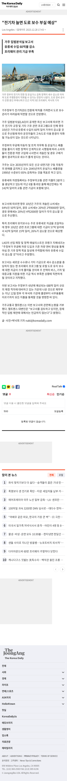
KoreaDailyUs (9, 716)
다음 (62, 569)
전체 (51, 474)
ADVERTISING (16, 756)
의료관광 (6, 741)
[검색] (58, 5)
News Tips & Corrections (30, 760)
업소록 (5, 735)
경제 (4, 678)
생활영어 (6, 729)
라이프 (5, 684)
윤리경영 (5, 760)
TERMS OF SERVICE (49, 756)
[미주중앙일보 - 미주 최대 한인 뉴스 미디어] (12, 4)
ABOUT (5, 756)
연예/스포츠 (7, 691)
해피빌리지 (7, 748)
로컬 (61, 474)
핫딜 (4, 710)
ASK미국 (6, 697)
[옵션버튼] (63, 30)
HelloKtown (8, 703)
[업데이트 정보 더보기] (32, 29)
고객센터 (14, 760)
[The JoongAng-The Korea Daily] (14, 654)
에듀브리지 (7, 722)
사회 (4, 672)
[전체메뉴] (64, 5)
